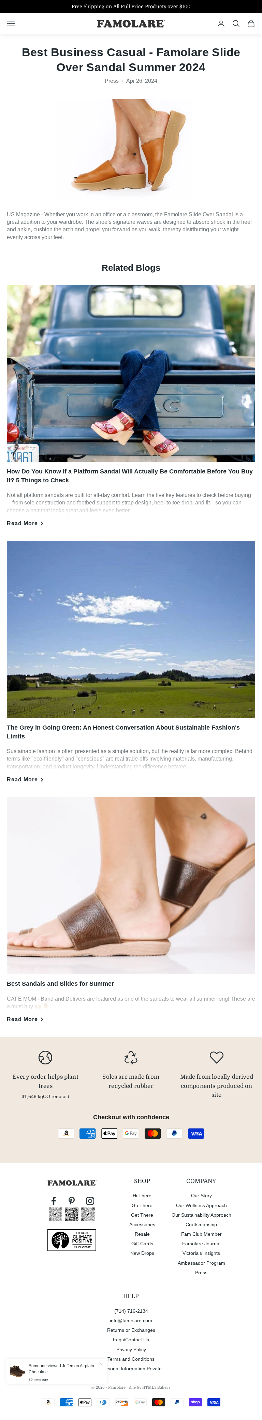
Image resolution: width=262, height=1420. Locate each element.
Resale (142, 1234)
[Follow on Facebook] (53, 1201)
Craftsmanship (201, 1224)
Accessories (142, 1224)
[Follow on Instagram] (90, 1201)
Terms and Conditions (131, 1359)
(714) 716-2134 (131, 1311)
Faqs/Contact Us (131, 1339)
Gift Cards (142, 1243)
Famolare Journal (201, 1243)
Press (201, 1272)
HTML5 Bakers (156, 1387)
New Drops (142, 1253)
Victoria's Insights (201, 1253)
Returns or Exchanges (131, 1330)
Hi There (142, 1195)
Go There (142, 1205)
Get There (142, 1215)
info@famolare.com (131, 1320)
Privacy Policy (131, 1349)
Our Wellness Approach (201, 1205)
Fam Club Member (201, 1234)
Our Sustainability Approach (201, 1215)
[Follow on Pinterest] (72, 1201)
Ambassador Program (201, 1263)
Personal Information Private (131, 1368)
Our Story (201, 1195)
